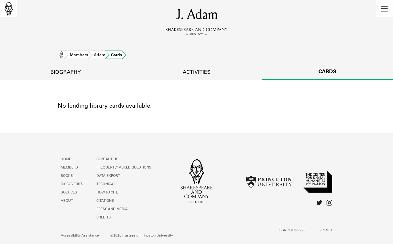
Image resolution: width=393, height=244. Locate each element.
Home (61, 55)
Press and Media (112, 209)
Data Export (108, 176)
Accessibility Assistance (80, 235)
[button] (384, 8)
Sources (69, 192)
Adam (99, 55)
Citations (105, 201)
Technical (106, 184)
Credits (103, 217)
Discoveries (72, 184)
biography (65, 72)
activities (197, 72)
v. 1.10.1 (326, 230)
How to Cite (107, 192)
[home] (8, 8)
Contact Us (107, 159)
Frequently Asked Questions (123, 167)
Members (79, 55)
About (67, 201)
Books (67, 176)
